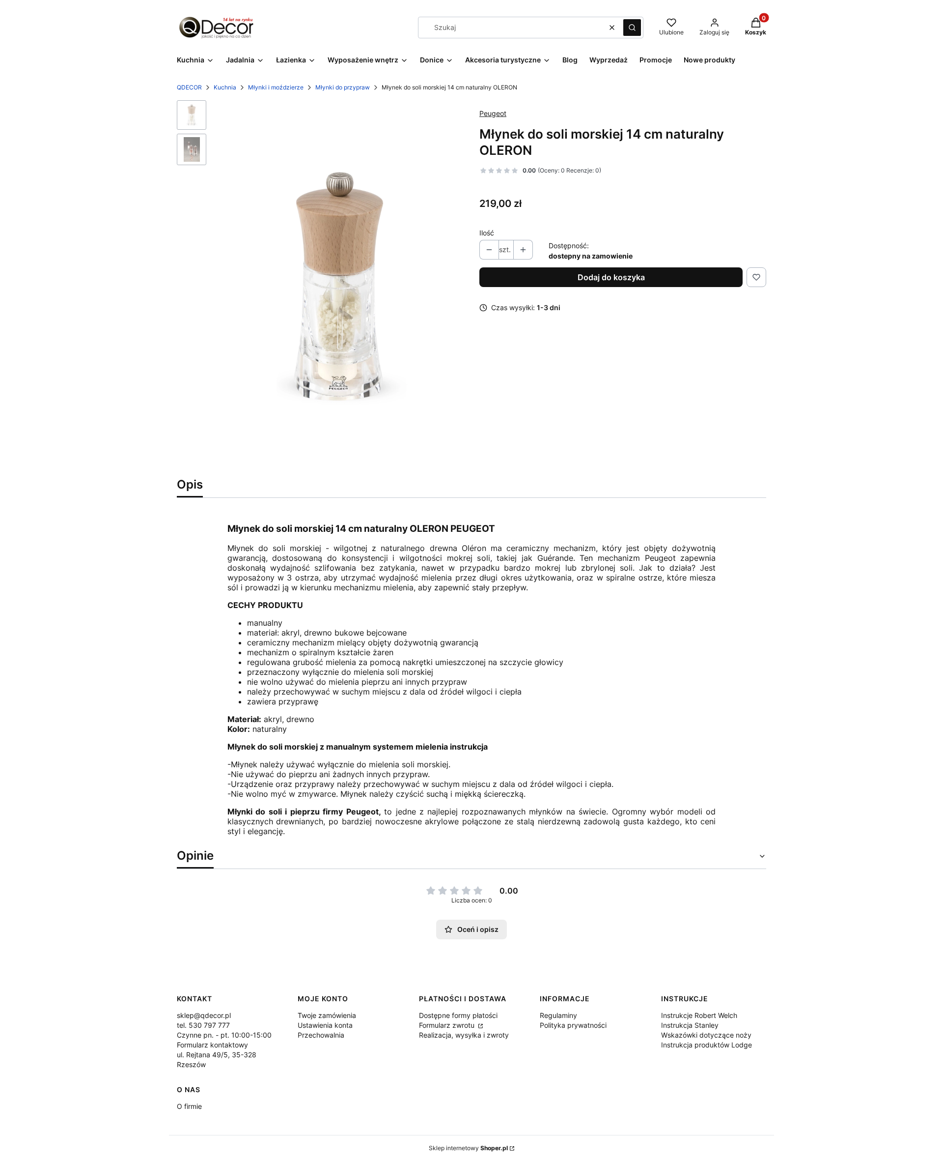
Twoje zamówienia (327, 1015)
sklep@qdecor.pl (204, 1015)
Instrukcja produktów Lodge (706, 1045)
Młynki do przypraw (342, 87)
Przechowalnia (321, 1035)
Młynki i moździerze (276, 87)
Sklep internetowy (468, 1148)
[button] (632, 27)
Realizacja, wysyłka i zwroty (464, 1035)
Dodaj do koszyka (611, 277)
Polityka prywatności (573, 1025)
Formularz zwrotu (447, 1025)
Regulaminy (558, 1015)
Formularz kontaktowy (212, 1045)
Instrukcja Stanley (690, 1025)
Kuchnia (225, 87)
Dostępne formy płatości (458, 1015)
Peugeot (492, 113)
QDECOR (189, 87)
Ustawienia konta (325, 1025)
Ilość (486, 233)
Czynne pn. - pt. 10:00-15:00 (224, 1035)
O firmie (189, 1106)
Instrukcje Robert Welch (699, 1015)
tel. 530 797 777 (203, 1025)
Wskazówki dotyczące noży (706, 1035)
